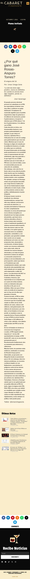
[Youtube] (5, 562)
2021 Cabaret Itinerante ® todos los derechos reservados (15, 573)
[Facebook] (2, 562)
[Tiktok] (9, 562)
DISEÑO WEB (15, 576)
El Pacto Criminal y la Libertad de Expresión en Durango (19, 435)
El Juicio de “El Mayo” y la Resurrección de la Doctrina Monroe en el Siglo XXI (18, 449)
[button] (27, 3)
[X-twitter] (12, 562)
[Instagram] (15, 562)
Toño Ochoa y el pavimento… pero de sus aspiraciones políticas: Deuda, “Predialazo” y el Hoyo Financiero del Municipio (19, 421)
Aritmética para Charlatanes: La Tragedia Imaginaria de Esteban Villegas (18, 441)
